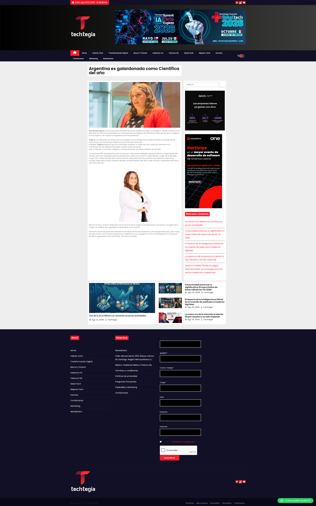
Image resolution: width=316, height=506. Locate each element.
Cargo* (163, 382)
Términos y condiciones (126, 370)
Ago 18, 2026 (194, 319)
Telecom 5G (174, 53)
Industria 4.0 (158, 53)
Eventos (219, 53)
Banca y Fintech (140, 53)
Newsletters (108, 59)
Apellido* (163, 353)
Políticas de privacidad (126, 376)
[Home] (74, 53)
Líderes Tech (97, 53)
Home (84, 53)
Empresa (163, 412)
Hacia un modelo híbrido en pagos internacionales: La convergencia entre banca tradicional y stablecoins (204, 269)
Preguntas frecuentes (125, 381)
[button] (295, 500)
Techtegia (112, 320)
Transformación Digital (118, 53)
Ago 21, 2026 (98, 320)
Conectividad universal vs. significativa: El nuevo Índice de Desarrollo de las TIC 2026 (204, 234)
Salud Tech (189, 53)
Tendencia (189, 503)
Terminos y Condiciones (183, 441)
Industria (163, 426)
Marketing (93, 59)
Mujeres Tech (204, 53)
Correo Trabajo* (167, 368)
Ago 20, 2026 (194, 292)
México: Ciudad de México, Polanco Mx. (133, 365)
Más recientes (202, 503)
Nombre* (164, 337)
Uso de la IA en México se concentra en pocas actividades (117, 315)
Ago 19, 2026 (194, 307)
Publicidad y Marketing (126, 387)
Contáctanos (78, 59)
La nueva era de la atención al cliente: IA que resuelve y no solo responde (204, 315)
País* (162, 397)
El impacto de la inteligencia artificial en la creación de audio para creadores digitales (204, 247)
